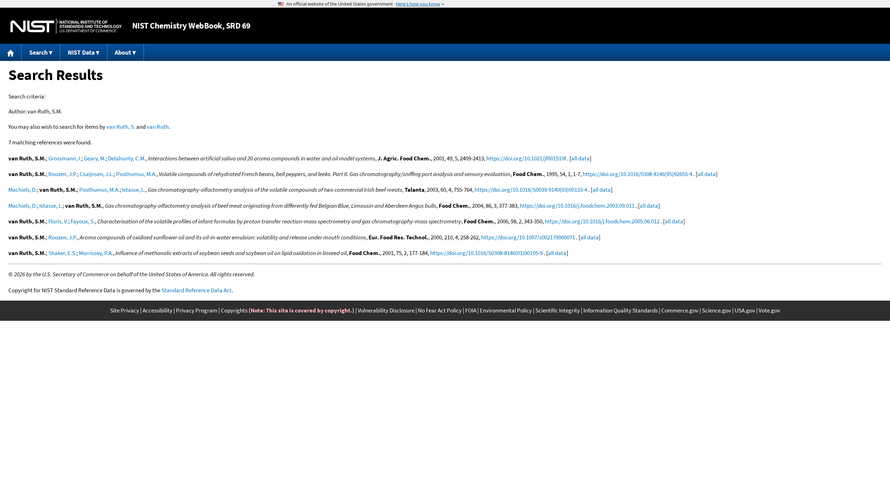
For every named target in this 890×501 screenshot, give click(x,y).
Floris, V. (58, 221)
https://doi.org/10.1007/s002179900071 (528, 237)
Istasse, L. (133, 189)
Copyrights (234, 310)
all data (580, 158)
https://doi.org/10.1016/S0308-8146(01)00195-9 (486, 253)
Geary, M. (95, 158)
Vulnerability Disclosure (386, 310)
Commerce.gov (679, 310)
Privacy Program (196, 310)
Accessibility (157, 310)
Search (38, 52)
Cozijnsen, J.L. (97, 174)
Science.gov (716, 310)
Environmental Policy (506, 310)
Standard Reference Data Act (196, 290)
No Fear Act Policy (440, 310)
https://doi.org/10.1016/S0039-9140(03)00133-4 (531, 189)
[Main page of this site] (11, 52)
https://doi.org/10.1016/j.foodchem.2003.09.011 (577, 205)
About (123, 52)
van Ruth (158, 126)
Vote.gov (769, 310)
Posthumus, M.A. (136, 174)
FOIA (470, 310)
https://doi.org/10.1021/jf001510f (526, 158)
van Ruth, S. (120, 126)
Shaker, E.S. (62, 253)
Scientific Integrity (557, 310)
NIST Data (81, 52)
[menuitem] (11, 52)
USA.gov (745, 310)
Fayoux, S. (83, 221)
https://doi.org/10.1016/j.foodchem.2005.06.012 (602, 221)
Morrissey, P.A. (96, 253)
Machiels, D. (22, 189)
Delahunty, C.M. (127, 158)
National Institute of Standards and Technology (66, 26)
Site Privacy (124, 310)
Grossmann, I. (64, 158)
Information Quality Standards (620, 310)
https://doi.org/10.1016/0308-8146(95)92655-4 (637, 174)
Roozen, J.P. (62, 174)
